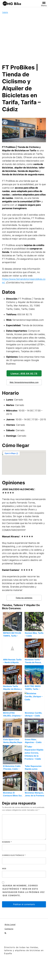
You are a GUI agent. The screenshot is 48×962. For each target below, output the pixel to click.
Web (4, 869)
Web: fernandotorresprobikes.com (24, 382)
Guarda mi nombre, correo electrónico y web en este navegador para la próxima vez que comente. (24, 890)
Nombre (7, 842)
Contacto (9, 929)
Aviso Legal (10, 924)
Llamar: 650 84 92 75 (24, 373)
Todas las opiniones (24, 598)
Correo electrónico (14, 855)
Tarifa (5, 12)
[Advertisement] (24, 39)
